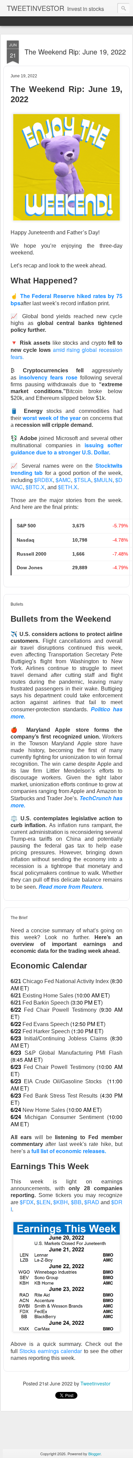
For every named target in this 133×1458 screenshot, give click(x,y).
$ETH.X (67, 487)
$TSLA (82, 480)
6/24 (16, 1110)
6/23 (16, 1038)
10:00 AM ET (92, 995)
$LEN (43, 1202)
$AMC (63, 480)
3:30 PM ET (86, 1002)
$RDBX (43, 480)
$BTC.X (35, 487)
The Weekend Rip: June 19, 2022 (75, 52)
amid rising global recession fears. (66, 353)
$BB (76, 1202)
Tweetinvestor (95, 1383)
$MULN (103, 480)
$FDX (27, 1202)
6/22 (16, 1009)
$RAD (91, 1202)
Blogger (94, 1453)
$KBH (60, 1202)
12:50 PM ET (88, 1024)
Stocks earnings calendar (50, 1351)
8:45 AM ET (26, 1060)
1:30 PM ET (87, 1031)
